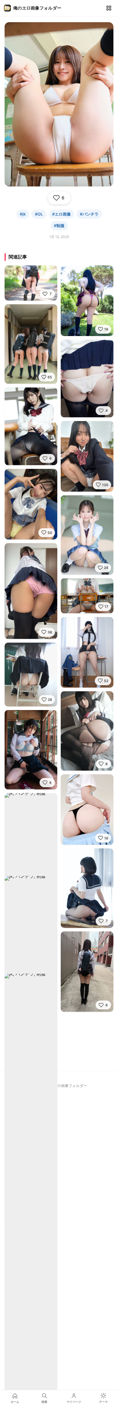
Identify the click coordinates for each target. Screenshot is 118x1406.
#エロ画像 (61, 214)
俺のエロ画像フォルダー (37, 8)
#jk (23, 214)
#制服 (59, 225)
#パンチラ (89, 214)
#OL (39, 214)
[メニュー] (109, 8)
